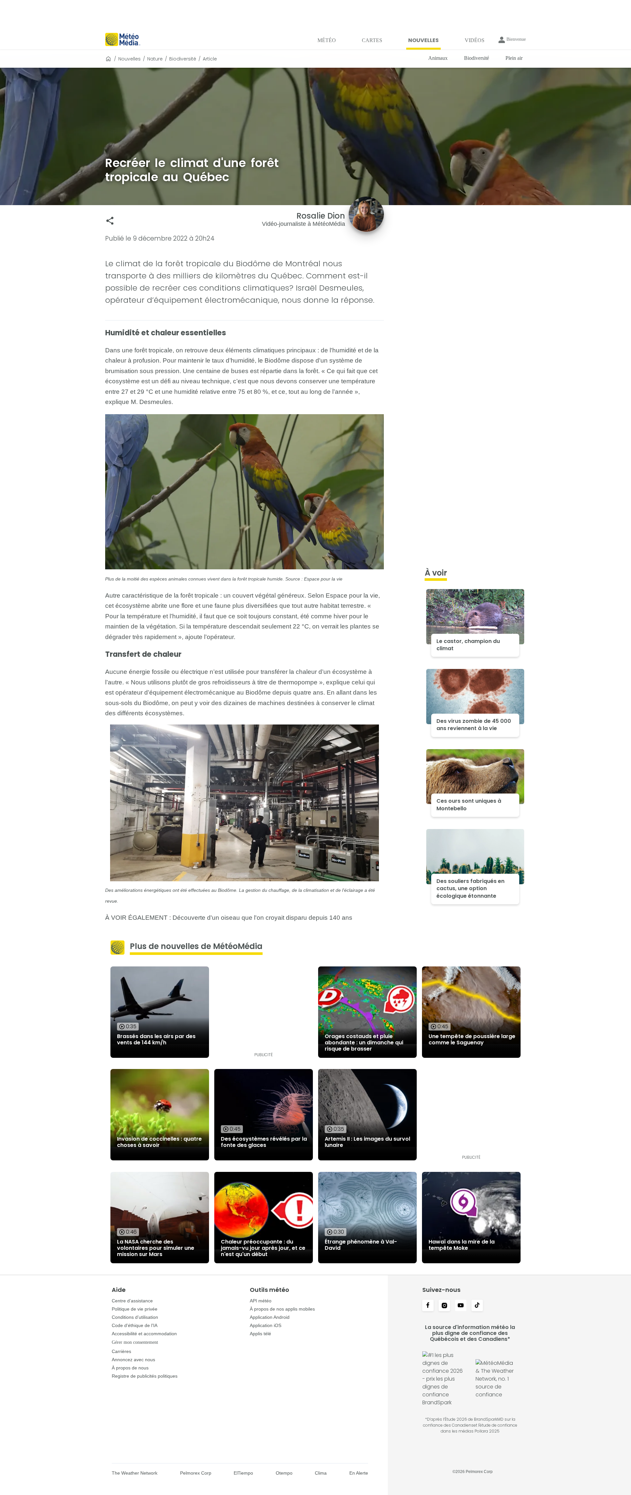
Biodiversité (182, 59)
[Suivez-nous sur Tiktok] (477, 1306)
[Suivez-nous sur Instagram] (444, 1306)
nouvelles (129, 59)
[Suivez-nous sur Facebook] (428, 1306)
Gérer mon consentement (135, 1342)
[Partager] (110, 220)
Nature (155, 59)
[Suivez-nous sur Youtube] (461, 1306)
